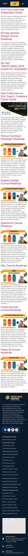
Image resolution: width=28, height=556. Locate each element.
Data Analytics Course (8, 442)
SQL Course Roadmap (14, 265)
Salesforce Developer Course (10, 490)
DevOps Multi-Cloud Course (10, 510)
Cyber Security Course (9, 448)
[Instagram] (9, 429)
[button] (23, 4)
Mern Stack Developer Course (11, 484)
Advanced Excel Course (9, 481)
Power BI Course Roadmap (10, 351)
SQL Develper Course (8, 496)
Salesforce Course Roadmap (11, 224)
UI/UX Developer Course (9, 499)
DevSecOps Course (8, 445)
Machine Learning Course (10, 475)
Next (25, 390)
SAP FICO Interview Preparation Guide (12, 11)
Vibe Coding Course (8, 466)
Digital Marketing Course (10, 451)
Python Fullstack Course (9, 507)
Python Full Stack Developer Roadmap (13, 137)
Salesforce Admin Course (10, 487)
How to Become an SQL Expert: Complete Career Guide (14, 96)
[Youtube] (12, 429)
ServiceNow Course (8, 457)
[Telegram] (5, 429)
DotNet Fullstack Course (10, 469)
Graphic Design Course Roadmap (11, 182)
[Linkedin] (16, 429)
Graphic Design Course (9, 505)
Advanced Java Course (9, 472)
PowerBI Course (7, 460)
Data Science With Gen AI (10, 478)
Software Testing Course (9, 454)
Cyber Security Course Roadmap (11, 308)
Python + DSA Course (8, 502)
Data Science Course (8, 463)
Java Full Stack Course (9, 439)
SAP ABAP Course (7, 493)
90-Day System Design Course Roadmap (10, 36)
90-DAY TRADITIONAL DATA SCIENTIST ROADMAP (14, 66)
